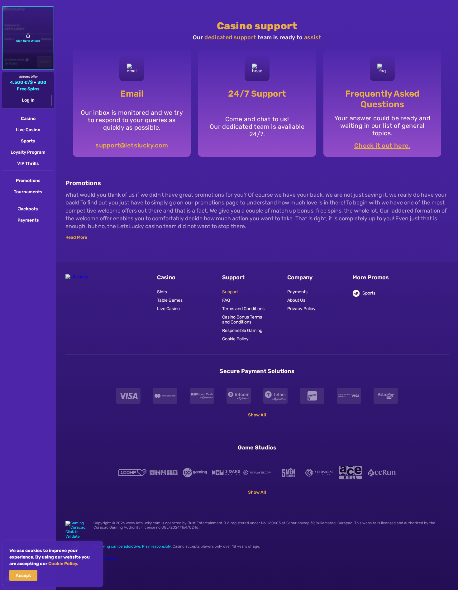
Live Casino (168, 308)
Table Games (170, 300)
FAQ (226, 300)
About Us (296, 300)
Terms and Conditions (243, 308)
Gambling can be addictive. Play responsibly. (132, 546)
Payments (297, 292)
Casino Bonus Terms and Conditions (242, 320)
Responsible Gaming (242, 330)
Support (230, 292)
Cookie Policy (235, 339)
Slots (162, 292)
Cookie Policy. (63, 563)
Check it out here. (382, 145)
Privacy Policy (301, 308)
